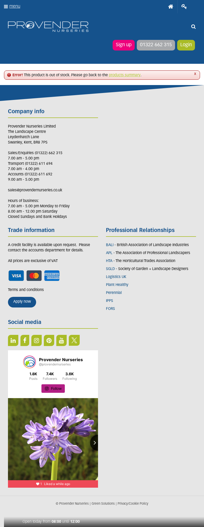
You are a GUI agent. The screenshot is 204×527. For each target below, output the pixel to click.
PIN (49, 340)
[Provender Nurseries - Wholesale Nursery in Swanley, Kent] (48, 27)
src (193, 26)
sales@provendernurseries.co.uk (35, 190)
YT (61, 340)
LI (13, 340)
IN (36, 340)
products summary (125, 75)
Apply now (22, 302)
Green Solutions (103, 503)
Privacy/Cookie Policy (133, 503)
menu (14, 6)
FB (24, 340)
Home (170, 6)
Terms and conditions (26, 290)
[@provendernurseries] (29, 362)
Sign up (123, 45)
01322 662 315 (156, 45)
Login (186, 45)
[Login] (184, 6)
